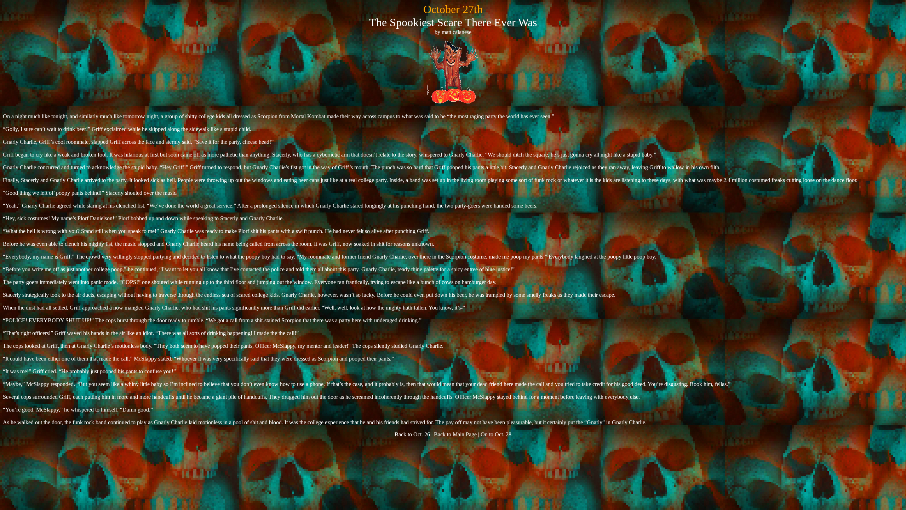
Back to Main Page (455, 434)
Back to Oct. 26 (412, 434)
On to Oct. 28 (496, 434)
